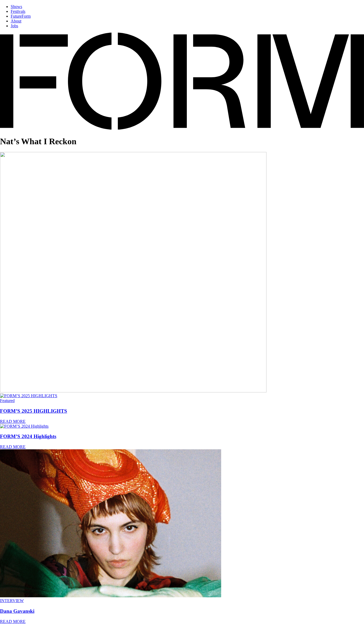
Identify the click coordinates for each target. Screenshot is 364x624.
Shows (16, 6)
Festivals (18, 11)
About (16, 21)
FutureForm (21, 16)
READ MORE (13, 421)
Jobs (14, 26)
